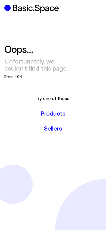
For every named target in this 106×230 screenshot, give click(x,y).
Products (52, 113)
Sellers (53, 128)
